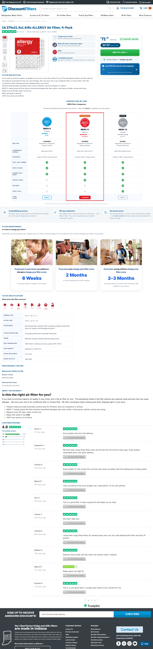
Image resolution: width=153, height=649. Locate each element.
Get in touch (146, 2)
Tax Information (71, 648)
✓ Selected (85, 197)
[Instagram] (129, 643)
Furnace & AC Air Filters (39, 15)
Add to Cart (120, 52)
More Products (145, 15)
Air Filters (11, 21)
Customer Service (131, 2)
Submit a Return (71, 645)
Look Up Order (70, 640)
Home (4, 21)
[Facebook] (118, 643)
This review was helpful (75, 437)
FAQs (67, 634)
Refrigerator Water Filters (11, 15)
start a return (119, 216)
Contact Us (69, 629)
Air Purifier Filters (64, 15)
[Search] (110, 9)
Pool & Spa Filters (86, 15)
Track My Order (115, 2)
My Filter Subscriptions (98, 634)
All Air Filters (126, 15)
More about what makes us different (28, 644)
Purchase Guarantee (72, 632)
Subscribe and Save (97, 645)
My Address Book (96, 640)
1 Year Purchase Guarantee (35, 2)
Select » (47, 197)
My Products (95, 632)
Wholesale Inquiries (72, 637)
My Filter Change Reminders (100, 637)
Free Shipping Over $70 (13, 2)
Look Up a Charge (71, 642)
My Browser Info (96, 642)
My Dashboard (95, 629)
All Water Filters (107, 15)
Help (146, 644)
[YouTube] (135, 643)
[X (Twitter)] (124, 643)
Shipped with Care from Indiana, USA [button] (61, 2)
